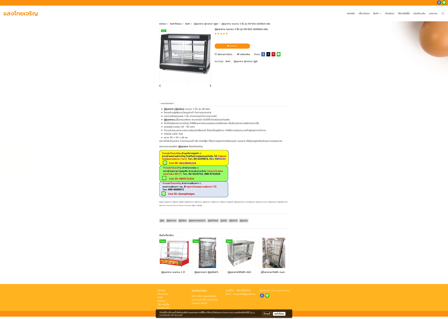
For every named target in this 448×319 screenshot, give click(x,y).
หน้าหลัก (351, 13)
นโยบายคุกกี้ (178, 315)
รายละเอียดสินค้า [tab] (167, 103)
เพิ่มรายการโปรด (224, 54)
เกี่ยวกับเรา (364, 13)
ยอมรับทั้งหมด (279, 314)
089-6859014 (243, 290)
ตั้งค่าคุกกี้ (267, 314)
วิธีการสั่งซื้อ (404, 13)
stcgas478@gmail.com (244, 294)
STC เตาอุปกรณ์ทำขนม (280, 290)
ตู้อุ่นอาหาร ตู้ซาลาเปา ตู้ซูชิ (245, 61)
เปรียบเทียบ (244, 54)
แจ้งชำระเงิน (419, 13)
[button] (442, 13)
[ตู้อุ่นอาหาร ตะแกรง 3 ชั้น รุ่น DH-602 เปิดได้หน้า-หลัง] (185, 54)
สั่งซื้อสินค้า (233, 46)
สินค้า (376, 13)
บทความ (433, 13)
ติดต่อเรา (389, 13)
